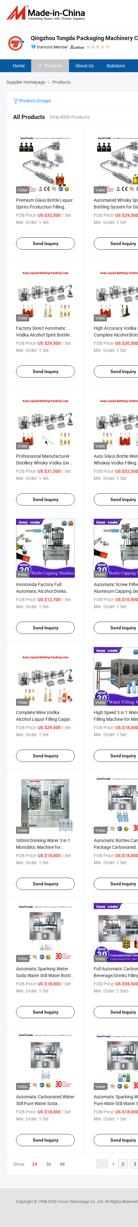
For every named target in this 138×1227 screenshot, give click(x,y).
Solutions (116, 66)
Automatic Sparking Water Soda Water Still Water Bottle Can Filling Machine (44, 975)
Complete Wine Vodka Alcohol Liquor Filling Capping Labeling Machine (45, 719)
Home (19, 66)
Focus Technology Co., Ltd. (81, 1201)
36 (48, 1164)
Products (53, 66)
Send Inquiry (45, 243)
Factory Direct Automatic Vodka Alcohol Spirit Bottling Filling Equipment (44, 335)
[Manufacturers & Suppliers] (46, 12)
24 (34, 1164)
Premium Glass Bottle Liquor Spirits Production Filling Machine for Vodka (44, 207)
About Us (84, 66)
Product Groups (34, 101)
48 (62, 1164)
